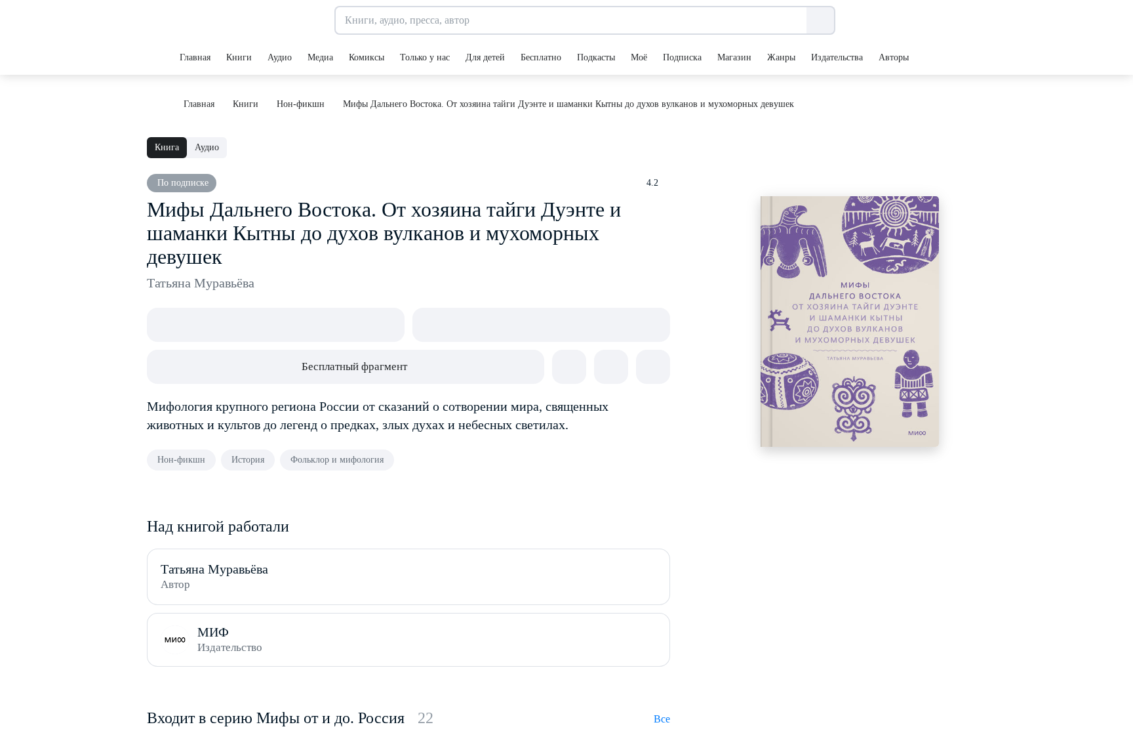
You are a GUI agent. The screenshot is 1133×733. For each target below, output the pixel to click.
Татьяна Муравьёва (200, 283)
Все (662, 718)
